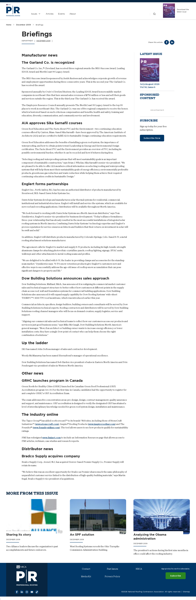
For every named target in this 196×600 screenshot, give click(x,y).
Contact (86, 569)
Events (61, 14)
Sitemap (186, 592)
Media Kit (86, 576)
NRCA (139, 569)
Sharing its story (18, 534)
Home (8, 25)
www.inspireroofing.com (101, 424)
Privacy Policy (112, 576)
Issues (34, 14)
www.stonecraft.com (47, 424)
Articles (50, 14)
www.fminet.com (51, 437)
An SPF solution (82, 534)
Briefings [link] (39, 25)
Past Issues (112, 569)
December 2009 (23, 25)
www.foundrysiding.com (46, 427)
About (72, 14)
